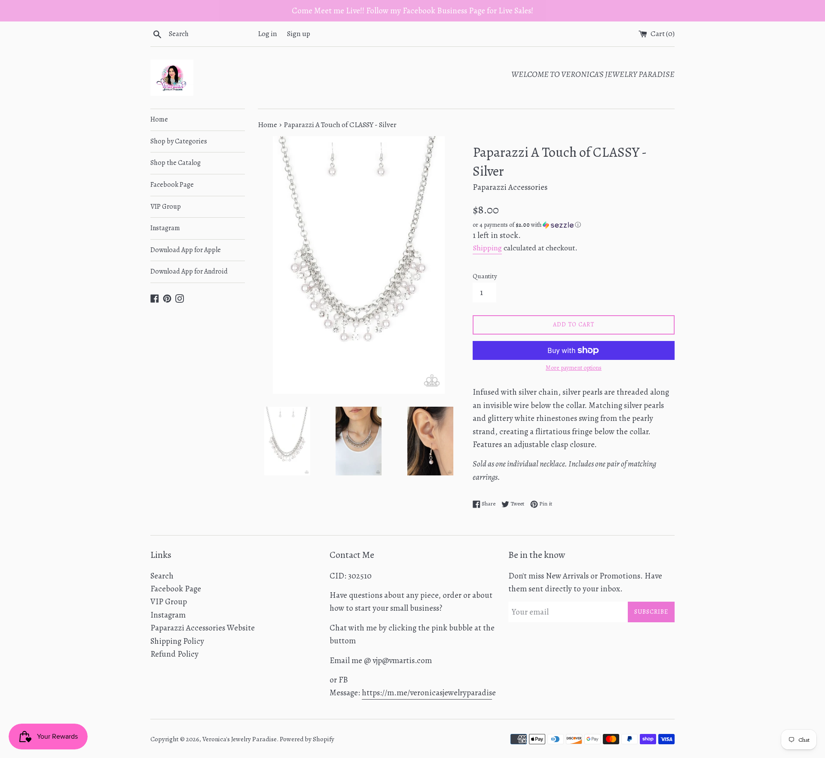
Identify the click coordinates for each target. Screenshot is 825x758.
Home (159, 119)
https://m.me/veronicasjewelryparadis (427, 692)
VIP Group (165, 206)
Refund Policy (174, 654)
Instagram (165, 228)
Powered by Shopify (307, 739)
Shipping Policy (177, 641)
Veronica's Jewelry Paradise (239, 739)
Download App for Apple (185, 250)
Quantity (485, 276)
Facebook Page (172, 184)
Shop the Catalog (175, 162)
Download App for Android (189, 271)
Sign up (298, 34)
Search (162, 575)
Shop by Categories (178, 141)
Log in (267, 34)
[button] (574, 225)
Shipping (487, 248)
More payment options (574, 368)
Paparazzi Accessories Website (202, 627)
